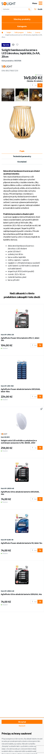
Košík (40, 9)
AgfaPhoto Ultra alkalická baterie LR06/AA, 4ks (21, 594)
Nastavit (22, 726)
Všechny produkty (22, 19)
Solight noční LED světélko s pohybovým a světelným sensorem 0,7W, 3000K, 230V (19, 441)
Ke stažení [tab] (21, 162)
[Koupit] (39, 85)
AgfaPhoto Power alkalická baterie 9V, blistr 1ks (21, 543)
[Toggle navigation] (40, 3)
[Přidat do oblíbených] (17, 45)
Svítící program (19, 32)
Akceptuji (22, 722)
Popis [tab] (22, 151)
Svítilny (29, 32)
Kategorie (22, 26)
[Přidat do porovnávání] (13, 45)
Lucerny (37, 32)
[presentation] (4, 95)
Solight (9, 32)
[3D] (41, 409)
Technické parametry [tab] (22, 156)
